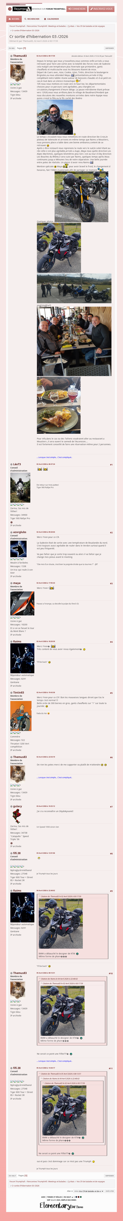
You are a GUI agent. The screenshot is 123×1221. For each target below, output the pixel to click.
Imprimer (109, 48)
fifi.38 (17, 853)
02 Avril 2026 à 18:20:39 (46, 641)
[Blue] (76, 1197)
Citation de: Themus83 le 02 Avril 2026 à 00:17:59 (61, 896)
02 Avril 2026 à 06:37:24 (46, 464)
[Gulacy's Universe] (11, 842)
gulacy (17, 806)
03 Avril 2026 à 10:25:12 (46, 806)
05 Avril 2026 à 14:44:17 (46, 1068)
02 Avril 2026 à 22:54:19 (46, 757)
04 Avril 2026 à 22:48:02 (46, 890)
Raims (17, 641)
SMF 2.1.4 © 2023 (53, 1200)
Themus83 (20, 56)
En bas (12, 48)
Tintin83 (18, 692)
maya (17, 583)
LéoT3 (17, 464)
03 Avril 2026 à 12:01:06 (46, 853)
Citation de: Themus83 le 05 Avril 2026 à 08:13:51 (61, 1074)
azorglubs (19, 532)
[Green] (81, 1197)
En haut (12, 1176)
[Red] (78, 1197)
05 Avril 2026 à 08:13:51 (46, 973)
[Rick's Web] (11, 521)
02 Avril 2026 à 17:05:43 (46, 583)
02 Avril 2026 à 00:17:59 (46, 56)
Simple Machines (68, 1200)
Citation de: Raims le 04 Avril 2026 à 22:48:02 (59, 979)
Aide (43, 1197)
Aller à (69, 1191)
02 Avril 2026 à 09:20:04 (46, 532)
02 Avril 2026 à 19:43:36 (46, 692)
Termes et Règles (54, 1197)
